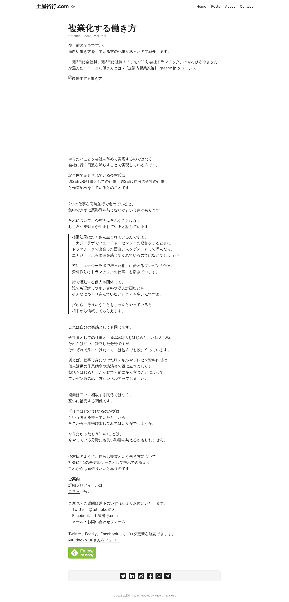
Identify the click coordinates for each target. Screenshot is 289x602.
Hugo (157, 595)
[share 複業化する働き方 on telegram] (167, 577)
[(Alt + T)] (73, 6)
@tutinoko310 (101, 509)
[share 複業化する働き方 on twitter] (123, 577)
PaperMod (170, 595)
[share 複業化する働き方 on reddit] (141, 577)
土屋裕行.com (52, 6)
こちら (74, 491)
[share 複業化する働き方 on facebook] (150, 577)
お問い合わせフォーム (106, 522)
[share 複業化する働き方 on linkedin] (132, 577)
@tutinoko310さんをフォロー (94, 540)
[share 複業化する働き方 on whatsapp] (159, 577)
